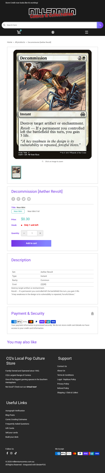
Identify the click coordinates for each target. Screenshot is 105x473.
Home (9, 42)
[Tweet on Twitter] (24, 199)
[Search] (100, 25)
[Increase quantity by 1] (40, 233)
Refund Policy (63, 388)
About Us (61, 371)
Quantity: (15, 233)
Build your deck (11, 437)
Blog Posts (10, 415)
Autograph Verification (15, 411)
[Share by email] (29, 199)
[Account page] (52, 32)
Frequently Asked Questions (17, 424)
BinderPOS (41, 465)
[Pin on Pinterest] (18, 199)
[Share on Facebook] (13, 199)
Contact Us (62, 366)
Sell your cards (11, 432)
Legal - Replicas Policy (66, 379)
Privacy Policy (63, 384)
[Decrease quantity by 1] (24, 233)
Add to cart (31, 243)
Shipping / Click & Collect (67, 392)
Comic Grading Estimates (16, 419)
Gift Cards (9, 428)
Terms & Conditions (65, 375)
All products (20, 42)
